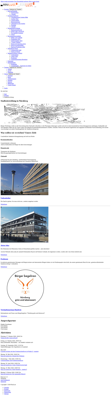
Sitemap (6, 394)
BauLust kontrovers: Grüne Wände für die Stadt (14, 365)
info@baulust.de (5, 380)
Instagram (3, 381)
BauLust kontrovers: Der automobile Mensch (13, 374)
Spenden (6, 387)
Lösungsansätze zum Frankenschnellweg (12, 360)
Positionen (4, 259)
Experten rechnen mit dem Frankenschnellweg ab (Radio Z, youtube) (20, 351)
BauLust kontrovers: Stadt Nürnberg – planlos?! (14, 369)
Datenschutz (7, 392)
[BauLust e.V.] (18, 6)
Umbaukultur (6, 198)
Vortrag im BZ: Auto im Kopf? (9, 338)
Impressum (7, 390)
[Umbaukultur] (24, 194)
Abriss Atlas (5, 245)
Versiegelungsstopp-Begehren (11, 310)
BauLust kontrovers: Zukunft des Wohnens (12, 356)
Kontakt (6, 389)
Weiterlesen (4, 204)
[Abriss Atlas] (24, 242)
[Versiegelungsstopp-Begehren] (24, 306)
